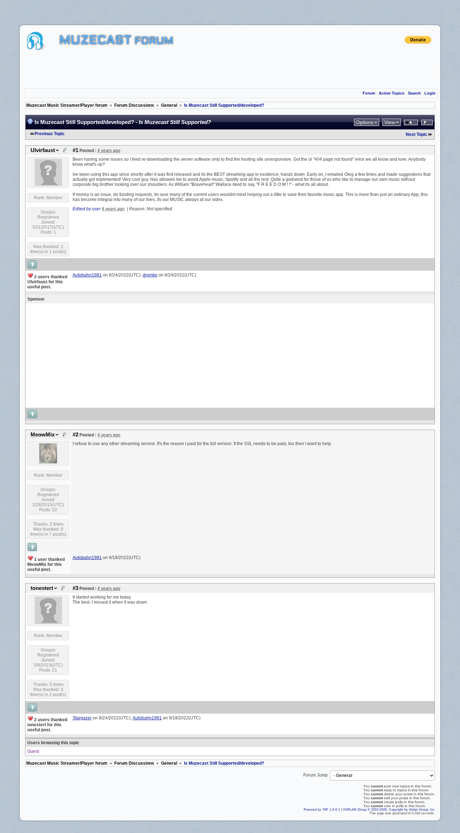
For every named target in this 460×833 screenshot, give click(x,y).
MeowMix (43, 435)
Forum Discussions (134, 105)
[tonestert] (48, 622)
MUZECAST (95, 40)
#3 (75, 588)
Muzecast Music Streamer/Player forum (66, 105)
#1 (75, 150)
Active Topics (391, 93)
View (389, 122)
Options (364, 122)
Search (414, 93)
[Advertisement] (230, 70)
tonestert (42, 588)
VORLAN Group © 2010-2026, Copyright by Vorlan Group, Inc (389, 809)
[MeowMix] (48, 461)
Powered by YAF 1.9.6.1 (322, 809)
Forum (369, 93)
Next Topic (416, 134)
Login (430, 93)
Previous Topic (49, 133)
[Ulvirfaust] (48, 184)
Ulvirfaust (43, 150)
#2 (75, 435)
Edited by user (87, 208)
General (169, 105)
